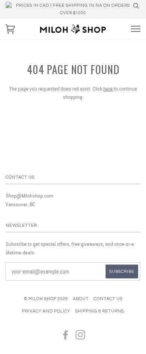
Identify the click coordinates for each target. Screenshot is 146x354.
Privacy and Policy (46, 311)
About (81, 299)
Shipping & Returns (99, 311)
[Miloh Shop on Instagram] (81, 337)
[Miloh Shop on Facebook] (66, 337)
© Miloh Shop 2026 (46, 299)
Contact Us (108, 299)
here (108, 88)
